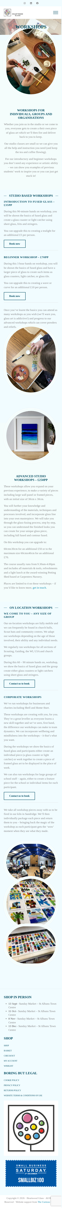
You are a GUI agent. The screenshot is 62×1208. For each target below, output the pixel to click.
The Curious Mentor (48, 1202)
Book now (14, 243)
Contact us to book (19, 683)
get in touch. (40, 587)
